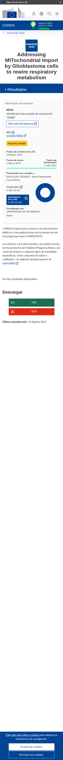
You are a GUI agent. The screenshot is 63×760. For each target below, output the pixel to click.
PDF (34, 311)
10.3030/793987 (14, 135)
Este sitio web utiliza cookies (22, 735)
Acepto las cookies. (31, 746)
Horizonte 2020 (16, 33)
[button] (41, 13)
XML (34, 302)
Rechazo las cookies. (31, 754)
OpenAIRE (9, 263)
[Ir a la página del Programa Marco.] (32, 45)
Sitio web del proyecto (21, 124)
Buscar (49, 13)
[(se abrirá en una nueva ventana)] (13, 12)
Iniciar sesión (33, 13)
